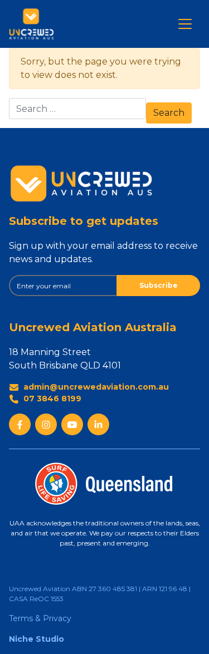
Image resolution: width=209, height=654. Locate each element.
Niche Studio (36, 639)
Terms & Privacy (40, 618)
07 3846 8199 (52, 399)
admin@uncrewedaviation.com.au (96, 387)
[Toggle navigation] (185, 24)
